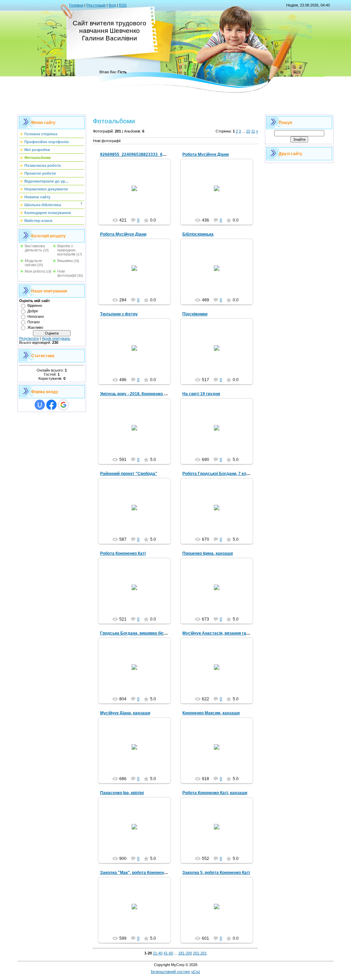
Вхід (112, 5)
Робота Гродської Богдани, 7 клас (216, 473)
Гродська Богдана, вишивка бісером (137, 633)
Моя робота (35, 271)
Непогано (35, 316)
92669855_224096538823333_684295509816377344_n (154, 154)
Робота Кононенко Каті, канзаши (214, 792)
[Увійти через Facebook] (51, 405)
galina (137, 193)
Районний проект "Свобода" (128, 473)
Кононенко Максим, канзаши (211, 713)
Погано (33, 322)
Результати (29, 338)
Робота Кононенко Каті (123, 553)
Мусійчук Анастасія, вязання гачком (219, 633)
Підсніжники (194, 314)
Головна (76, 5)
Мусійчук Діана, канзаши (125, 713)
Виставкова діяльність (35, 248)
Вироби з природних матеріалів (66, 250)
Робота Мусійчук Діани (205, 154)
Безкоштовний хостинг (170, 972)
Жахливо (35, 327)
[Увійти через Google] (63, 404)
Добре (32, 311)
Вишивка (65, 261)
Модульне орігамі (33, 263)
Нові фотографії (66, 273)
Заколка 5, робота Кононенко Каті (216, 872)
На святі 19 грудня (201, 393)
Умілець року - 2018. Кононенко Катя (136, 393)
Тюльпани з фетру (119, 314)
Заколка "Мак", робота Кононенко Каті (138, 872)
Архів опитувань (56, 338)
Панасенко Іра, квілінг (122, 792)
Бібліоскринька (198, 234)
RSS (122, 5)
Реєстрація (96, 5)
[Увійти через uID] (40, 405)
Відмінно (34, 305)
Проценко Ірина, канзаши (207, 553)
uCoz (195, 972)
